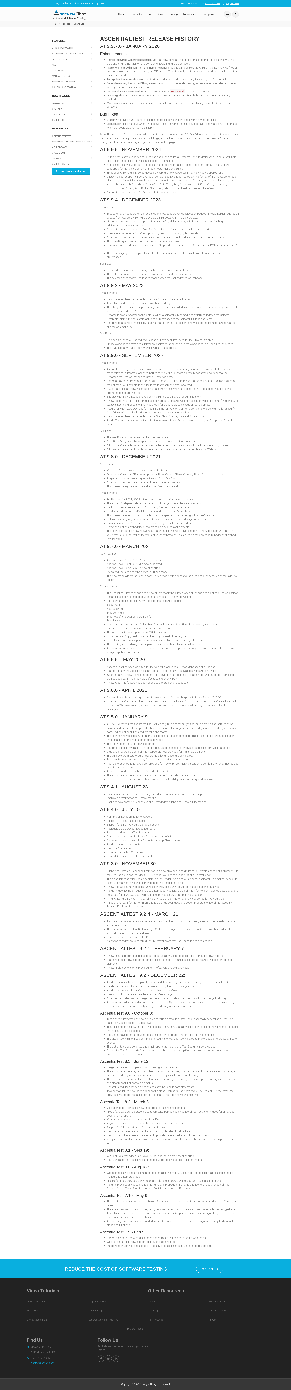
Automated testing (36, 1301)
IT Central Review (218, 1310)
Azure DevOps (60, 147)
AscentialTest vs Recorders (68, 53)
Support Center (232, 3)
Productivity (59, 59)
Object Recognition (37, 1319)
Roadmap (57, 158)
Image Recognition (97, 1301)
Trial (148, 14)
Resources (189, 14)
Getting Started (61, 136)
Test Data (58, 70)
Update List (79, 24)
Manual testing (34, 1310)
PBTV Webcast (156, 1319)
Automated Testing (63, 81)
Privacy (213, 1319)
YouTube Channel (218, 1301)
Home (121, 14)
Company (208, 14)
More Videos (136, 1328)
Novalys (144, 1384)
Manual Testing (61, 76)
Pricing (173, 14)
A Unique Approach (62, 48)
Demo (160, 14)
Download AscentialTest (73, 171)
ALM (54, 65)
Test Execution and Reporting (102, 1319)
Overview (57, 109)
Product (135, 14)
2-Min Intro (58, 103)
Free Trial (206, 1269)
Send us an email (212, 3)
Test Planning (94, 1310)
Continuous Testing (64, 87)
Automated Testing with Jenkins (71, 141)
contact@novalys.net (42, 1363)
